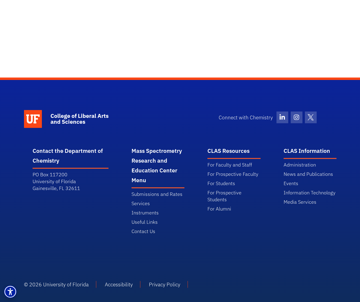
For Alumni (219, 208)
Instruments (145, 212)
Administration (300, 164)
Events (291, 183)
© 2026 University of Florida (56, 284)
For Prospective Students (224, 196)
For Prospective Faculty (232, 174)
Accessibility (119, 284)
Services (141, 203)
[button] (10, 291)
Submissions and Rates (157, 194)
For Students (221, 183)
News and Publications (308, 174)
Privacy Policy (164, 284)
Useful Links (145, 222)
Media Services (300, 202)
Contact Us (143, 231)
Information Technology (310, 192)
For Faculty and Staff (229, 164)
